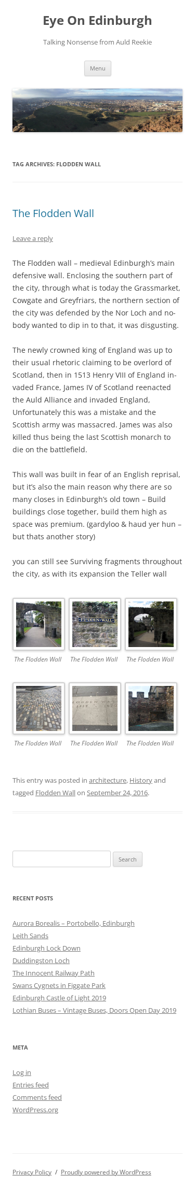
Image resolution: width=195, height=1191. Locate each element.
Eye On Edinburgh (97, 20)
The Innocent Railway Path (53, 973)
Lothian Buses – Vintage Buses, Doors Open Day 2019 (94, 1010)
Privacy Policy (31, 1172)
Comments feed (37, 1097)
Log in (21, 1072)
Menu (98, 68)
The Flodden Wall (53, 213)
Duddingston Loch (41, 960)
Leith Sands (30, 935)
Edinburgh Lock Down (46, 948)
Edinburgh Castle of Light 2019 (59, 997)
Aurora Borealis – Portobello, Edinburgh (73, 923)
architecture (107, 780)
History (140, 780)
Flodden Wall (55, 792)
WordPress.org (35, 1109)
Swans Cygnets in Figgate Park (59, 985)
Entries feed (30, 1084)
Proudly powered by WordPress (106, 1172)
